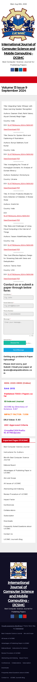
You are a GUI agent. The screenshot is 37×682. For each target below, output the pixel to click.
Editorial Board (9, 465)
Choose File (14, 343)
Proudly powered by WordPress (12, 626)
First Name (8, 294)
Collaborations (9, 510)
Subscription (9, 516)
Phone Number (8, 311)
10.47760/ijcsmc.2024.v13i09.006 (20, 274)
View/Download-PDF (12, 129)
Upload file (8, 339)
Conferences (9, 505)
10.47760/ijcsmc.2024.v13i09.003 (20, 184)
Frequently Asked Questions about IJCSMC (15, 672)
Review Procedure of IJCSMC (16, 494)
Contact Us (8, 534)
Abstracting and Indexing (14, 489)
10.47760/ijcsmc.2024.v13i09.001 (20, 125)
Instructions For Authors (14, 452)
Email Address (9, 302)
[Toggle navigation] (19, 79)
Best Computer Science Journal (16, 447)
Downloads (8, 521)
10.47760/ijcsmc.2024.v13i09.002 (20, 154)
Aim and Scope (10, 478)
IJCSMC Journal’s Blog (13, 539)
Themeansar (19, 628)
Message (7, 319)
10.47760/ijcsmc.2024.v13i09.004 (17, 216)
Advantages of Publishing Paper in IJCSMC (15, 643)
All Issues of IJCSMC (12, 483)
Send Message (18, 350)
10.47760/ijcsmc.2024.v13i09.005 (20, 245)
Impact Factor (9, 500)
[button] (34, 80)
